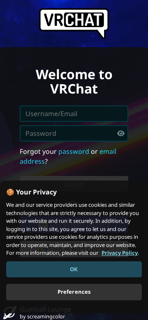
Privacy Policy (120, 252)
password (73, 151)
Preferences (74, 291)
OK (74, 269)
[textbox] (74, 133)
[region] (74, 247)
